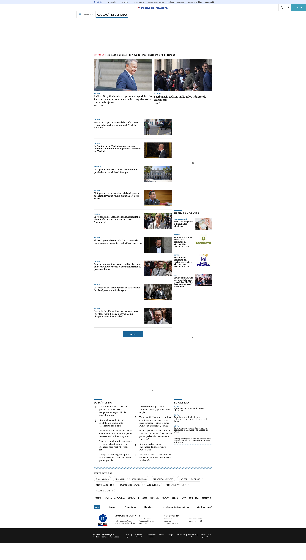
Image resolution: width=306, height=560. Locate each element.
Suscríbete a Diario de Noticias (175, 507)
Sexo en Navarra (139, 479)
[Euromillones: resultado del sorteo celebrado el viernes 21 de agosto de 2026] (203, 262)
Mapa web (167, 521)
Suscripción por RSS (195, 521)
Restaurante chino (105, 485)
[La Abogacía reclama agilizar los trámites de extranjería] (183, 75)
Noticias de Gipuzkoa (146, 521)
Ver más (133, 334)
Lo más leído (103, 402)
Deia (116, 519)
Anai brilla (120, 479)
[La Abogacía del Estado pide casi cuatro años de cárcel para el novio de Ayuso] (158, 292)
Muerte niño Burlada (130, 485)
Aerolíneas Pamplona (176, 485)
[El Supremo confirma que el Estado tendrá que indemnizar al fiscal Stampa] (158, 174)
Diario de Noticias (145, 519)
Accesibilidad (180, 535)
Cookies (161, 535)
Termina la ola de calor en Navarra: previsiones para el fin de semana (140, 55)
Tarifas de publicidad (171, 523)
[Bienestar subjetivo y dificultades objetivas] (203, 224)
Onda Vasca (143, 523)
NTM (96, 106)
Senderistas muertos (163, 479)
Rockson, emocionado (189, 479)
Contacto (113, 507)
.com (97, 507)
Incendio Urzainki (104, 491)
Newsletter (149, 507)
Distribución (168, 519)
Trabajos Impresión (195, 519)
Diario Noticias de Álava (123, 521)
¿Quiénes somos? (204, 507)
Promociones (130, 507)
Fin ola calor (102, 479)
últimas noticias (186, 213)
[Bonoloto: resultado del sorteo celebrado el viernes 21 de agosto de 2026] (203, 242)
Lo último (181, 402)
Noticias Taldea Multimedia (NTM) (126, 523)
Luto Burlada (153, 485)
